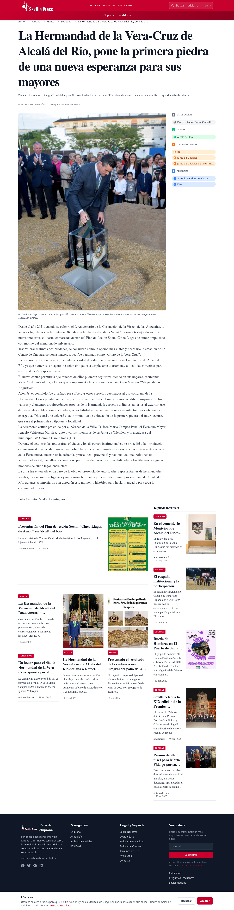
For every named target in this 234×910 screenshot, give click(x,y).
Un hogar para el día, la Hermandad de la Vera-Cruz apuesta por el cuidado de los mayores (36, 670)
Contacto (125, 860)
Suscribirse (191, 854)
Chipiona (108, 15)
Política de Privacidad (132, 841)
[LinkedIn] (41, 865)
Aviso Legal (126, 855)
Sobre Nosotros (128, 831)
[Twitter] (29, 865)
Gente (50, 21)
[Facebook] (22, 865)
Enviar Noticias (177, 882)
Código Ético (127, 836)
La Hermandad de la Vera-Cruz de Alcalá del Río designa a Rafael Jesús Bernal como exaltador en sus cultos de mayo (83, 671)
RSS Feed (75, 846)
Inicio (21, 21)
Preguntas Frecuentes (181, 878)
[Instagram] (35, 865)
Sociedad (66, 21)
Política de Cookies (130, 846)
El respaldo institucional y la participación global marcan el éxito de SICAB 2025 (166, 588)
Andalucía (125, 15)
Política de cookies (60, 905)
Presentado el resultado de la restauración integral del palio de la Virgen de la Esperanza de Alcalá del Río (126, 668)
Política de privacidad (192, 865)
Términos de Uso (129, 851)
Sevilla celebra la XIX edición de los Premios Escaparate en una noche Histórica (167, 706)
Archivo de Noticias (81, 841)
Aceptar (205, 900)
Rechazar (186, 900)
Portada (36, 21)
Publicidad (175, 873)
